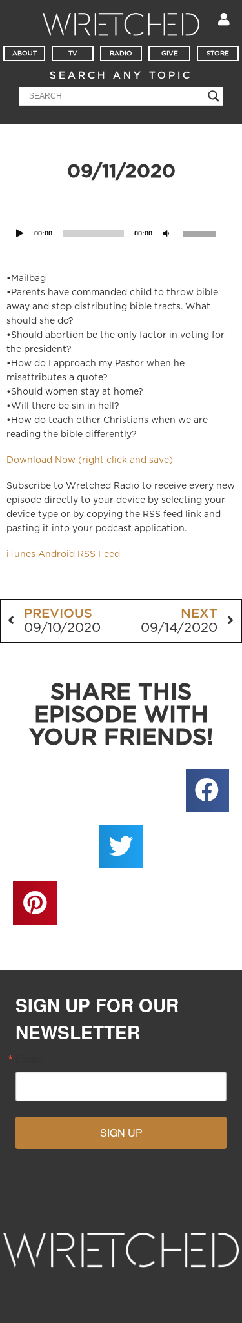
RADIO (121, 53)
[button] (208, 790)
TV (72, 53)
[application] (121, 217)
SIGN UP (121, 1132)
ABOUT (24, 53)
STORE (218, 53)
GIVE (169, 53)
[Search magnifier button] (214, 96)
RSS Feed (98, 554)
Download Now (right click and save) (89, 460)
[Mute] (166, 233)
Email (29, 1059)
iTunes (20, 554)
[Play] (20, 233)
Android (56, 554)
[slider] (201, 232)
